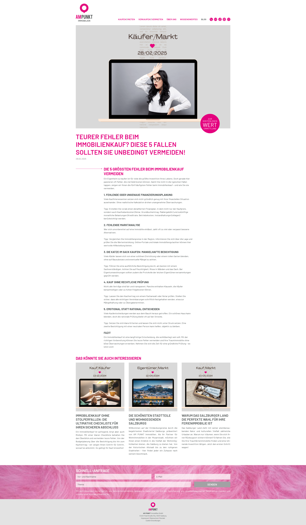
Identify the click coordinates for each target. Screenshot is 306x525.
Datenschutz (154, 518)
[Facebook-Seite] (220, 19)
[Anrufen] (211, 19)
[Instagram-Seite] (224, 19)
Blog (203, 19)
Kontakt (162, 518)
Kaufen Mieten (126, 19)
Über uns (171, 19)
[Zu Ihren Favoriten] (228, 19)
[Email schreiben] (216, 19)
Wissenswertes (189, 19)
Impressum (145, 518)
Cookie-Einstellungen (153, 520)
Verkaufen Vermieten (150, 19)
